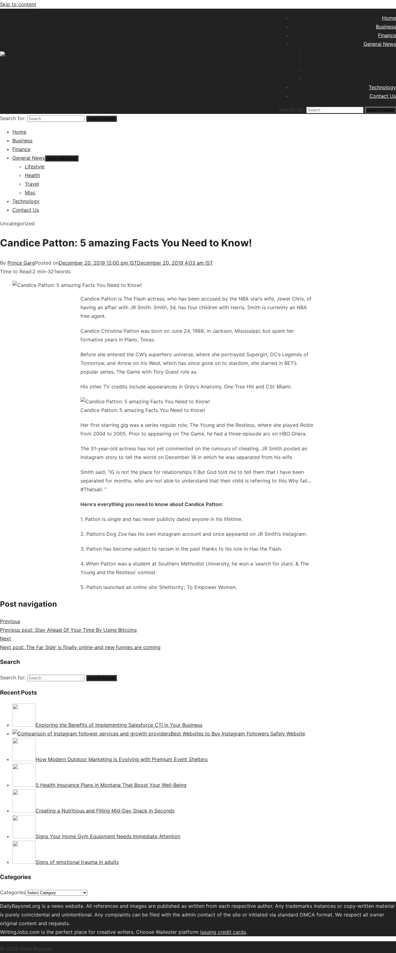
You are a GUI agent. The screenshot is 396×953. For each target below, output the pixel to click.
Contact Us (382, 96)
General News (380, 44)
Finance (387, 35)
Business (386, 27)
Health (388, 61)
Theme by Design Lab (135, 949)
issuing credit (216, 932)
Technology (382, 87)
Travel (389, 70)
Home (389, 18)
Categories (13, 892)
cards (239, 932)
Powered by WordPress (82, 949)
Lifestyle (386, 53)
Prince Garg (21, 263)
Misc (390, 79)
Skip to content (18, 4)
